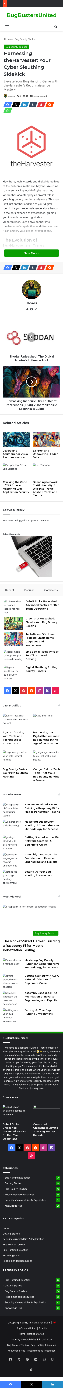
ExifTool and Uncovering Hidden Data (45, 454)
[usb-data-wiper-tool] (31, 576)
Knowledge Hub (13, 1205)
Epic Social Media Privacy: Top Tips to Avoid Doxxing (42, 655)
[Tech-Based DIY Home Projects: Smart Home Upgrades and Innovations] (13, 639)
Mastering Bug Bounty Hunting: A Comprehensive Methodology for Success (42, 825)
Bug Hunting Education (17, 1177)
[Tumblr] (31, 104)
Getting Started (13, 1183)
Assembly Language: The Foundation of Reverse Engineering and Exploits (41, 858)
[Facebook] (6, 104)
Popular (29, 590)
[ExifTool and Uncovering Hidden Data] (46, 439)
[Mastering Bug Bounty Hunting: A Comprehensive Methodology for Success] (12, 826)
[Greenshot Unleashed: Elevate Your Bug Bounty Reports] (13, 623)
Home (9, 39)
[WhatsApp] (6, 110)
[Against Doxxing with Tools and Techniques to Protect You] (16, 721)
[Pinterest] (40, 104)
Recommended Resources (19, 1194)
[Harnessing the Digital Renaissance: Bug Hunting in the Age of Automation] (46, 721)
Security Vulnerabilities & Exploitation (25, 1200)
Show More (31, 253)
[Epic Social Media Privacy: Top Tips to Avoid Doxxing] (13, 656)
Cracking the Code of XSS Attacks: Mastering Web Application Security (16, 487)
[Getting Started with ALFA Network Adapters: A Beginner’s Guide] (12, 843)
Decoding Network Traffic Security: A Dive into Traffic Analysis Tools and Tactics (45, 489)
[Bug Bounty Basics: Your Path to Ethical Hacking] (16, 758)
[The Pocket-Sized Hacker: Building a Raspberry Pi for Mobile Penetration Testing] (12, 810)
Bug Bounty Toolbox (26, 39)
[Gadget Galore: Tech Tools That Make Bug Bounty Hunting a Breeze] (46, 758)
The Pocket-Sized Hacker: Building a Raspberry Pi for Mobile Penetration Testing (42, 808)
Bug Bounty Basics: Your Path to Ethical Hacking (16, 773)
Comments (51, 590)
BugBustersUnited (26, 1328)
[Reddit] (48, 104)
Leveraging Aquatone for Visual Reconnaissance (16, 454)
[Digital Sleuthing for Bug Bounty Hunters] (13, 673)
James (11, 96)
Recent (9, 590)
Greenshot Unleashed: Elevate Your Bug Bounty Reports (41, 622)
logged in (22, 520)
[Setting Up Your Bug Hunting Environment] (12, 877)
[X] (15, 104)
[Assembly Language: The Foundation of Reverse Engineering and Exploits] (12, 860)
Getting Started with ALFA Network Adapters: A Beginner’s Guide (42, 841)
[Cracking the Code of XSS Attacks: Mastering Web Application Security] (16, 471)
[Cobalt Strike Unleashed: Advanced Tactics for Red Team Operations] (13, 607)
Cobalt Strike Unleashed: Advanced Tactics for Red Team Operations (42, 605)
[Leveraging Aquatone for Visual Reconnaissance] (16, 439)
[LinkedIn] (23, 104)
